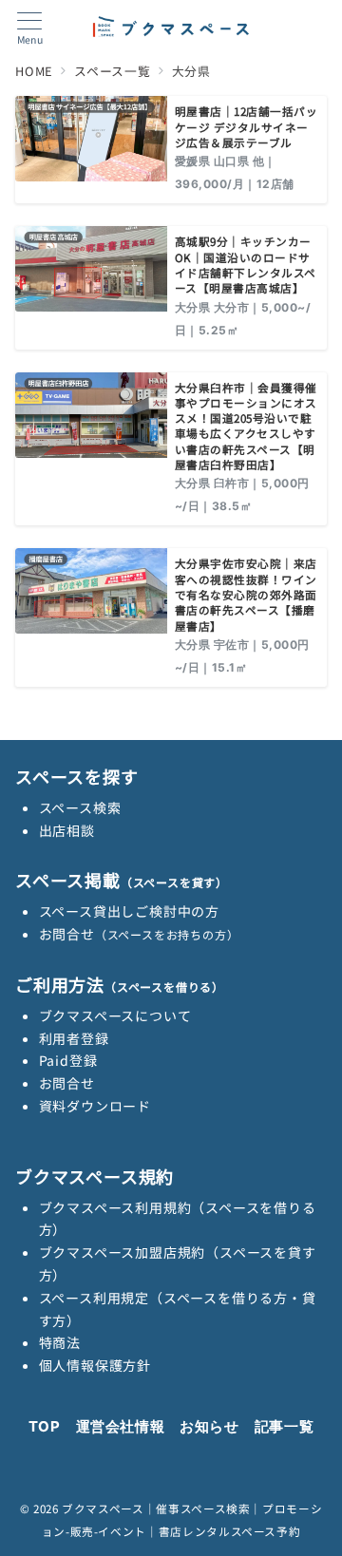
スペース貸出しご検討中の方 (129, 910)
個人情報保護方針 (95, 1365)
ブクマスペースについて (115, 1015)
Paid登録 (68, 1060)
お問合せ (139, 933)
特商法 (60, 1342)
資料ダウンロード (95, 1105)
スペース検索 (80, 807)
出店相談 (67, 830)
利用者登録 (74, 1038)
